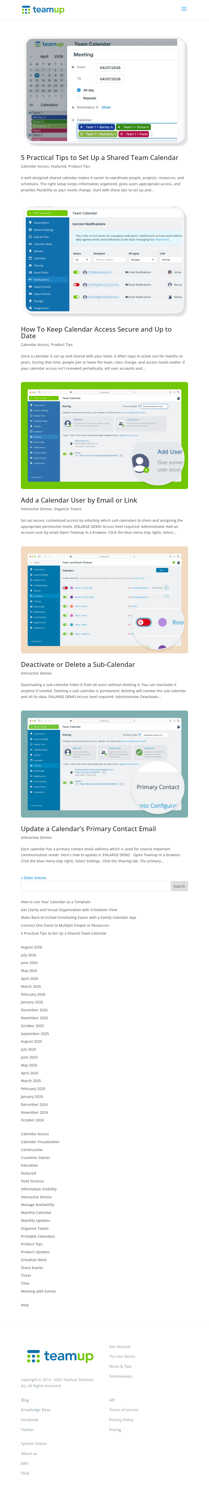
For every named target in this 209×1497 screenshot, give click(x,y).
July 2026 (28, 955)
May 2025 (29, 1065)
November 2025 (34, 1017)
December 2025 (34, 1009)
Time (25, 1283)
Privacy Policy (121, 1419)
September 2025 (35, 1033)
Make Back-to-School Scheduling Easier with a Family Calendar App (78, 917)
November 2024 (34, 1112)
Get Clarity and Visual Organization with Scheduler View (69, 909)
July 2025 (28, 1049)
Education (29, 1165)
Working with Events (38, 1291)
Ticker (26, 1275)
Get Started (119, 1346)
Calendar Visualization (40, 1141)
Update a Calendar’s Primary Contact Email (88, 828)
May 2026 (29, 970)
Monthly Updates (35, 1220)
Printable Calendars (38, 1236)
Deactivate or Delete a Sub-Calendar (78, 664)
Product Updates (35, 1251)
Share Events (32, 1267)
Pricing (115, 1429)
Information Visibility (39, 1189)
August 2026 (31, 947)
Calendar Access (35, 166)
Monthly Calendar (36, 1212)
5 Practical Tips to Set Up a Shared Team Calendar (99, 157)
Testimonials (120, 1376)
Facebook (29, 1419)
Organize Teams (68, 508)
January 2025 (32, 1096)
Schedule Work (34, 1259)
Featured (58, 166)
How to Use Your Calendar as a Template (55, 901)
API (112, 1399)
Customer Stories (35, 1157)
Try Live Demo (122, 1356)
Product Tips (79, 166)
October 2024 (32, 1120)
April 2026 (29, 978)
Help (25, 1305)
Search (179, 886)
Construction (32, 1149)
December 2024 (34, 1104)
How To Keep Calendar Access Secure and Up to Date (96, 332)
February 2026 (33, 994)
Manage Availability (37, 1204)
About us (29, 1453)
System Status (34, 1443)
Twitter (27, 1429)
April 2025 (29, 1073)
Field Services (32, 1181)
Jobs (24, 1463)
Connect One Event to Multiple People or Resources (65, 925)
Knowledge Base (36, 1409)
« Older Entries (33, 877)
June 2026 (29, 962)
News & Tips (120, 1366)
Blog (25, 1399)
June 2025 (29, 1057)
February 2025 (33, 1088)
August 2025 (31, 1041)
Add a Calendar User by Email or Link (79, 500)
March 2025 (31, 1080)
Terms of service (124, 1409)
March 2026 (31, 986)
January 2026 (32, 1002)
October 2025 (32, 1025)
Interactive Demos (36, 508)
